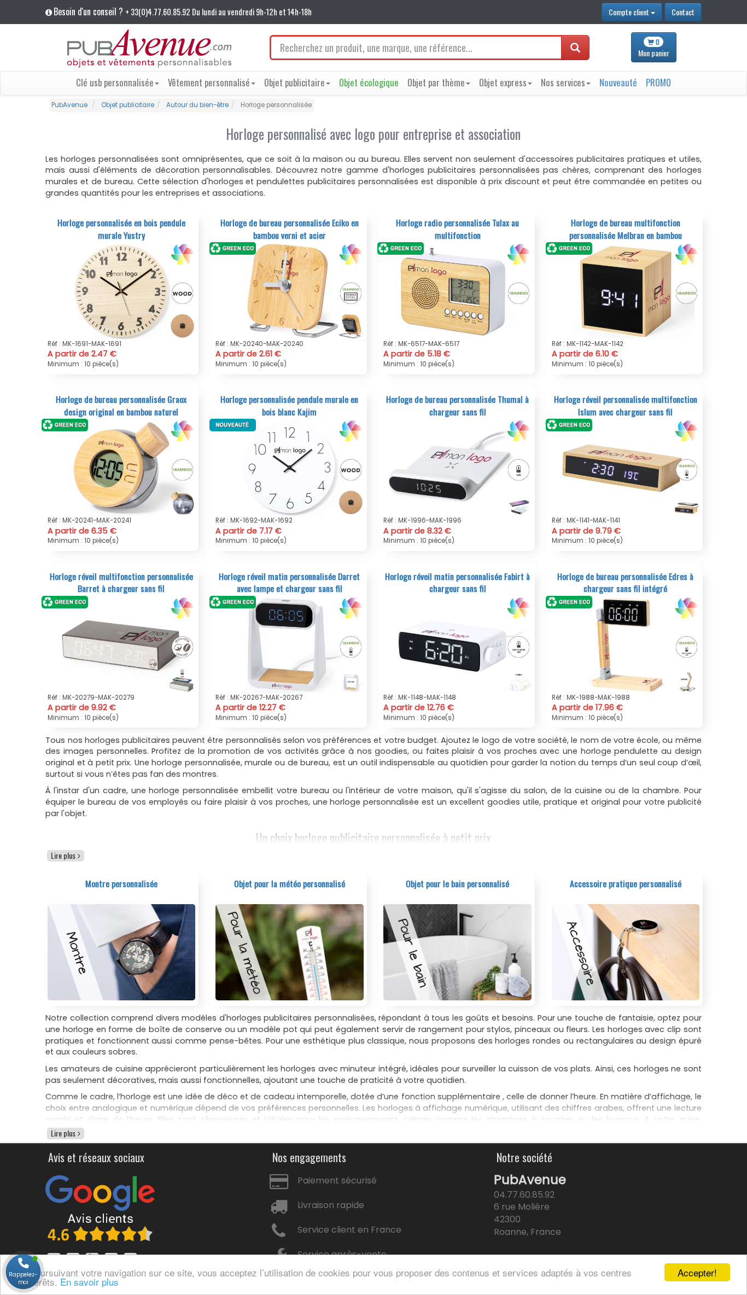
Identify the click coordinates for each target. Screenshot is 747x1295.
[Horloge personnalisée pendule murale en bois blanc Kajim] (289, 467)
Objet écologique (369, 82)
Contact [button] (683, 11)
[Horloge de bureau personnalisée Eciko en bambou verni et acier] (289, 290)
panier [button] (653, 47)
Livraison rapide (330, 1205)
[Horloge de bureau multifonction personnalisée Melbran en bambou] (626, 290)
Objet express (503, 82)
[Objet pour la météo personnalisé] (289, 951)
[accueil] (149, 49)
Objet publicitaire (294, 82)
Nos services (563, 82)
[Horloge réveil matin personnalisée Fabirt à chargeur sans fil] (457, 643)
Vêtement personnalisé (209, 82)
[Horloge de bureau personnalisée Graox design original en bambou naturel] (122, 467)
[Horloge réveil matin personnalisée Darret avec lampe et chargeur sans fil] (289, 643)
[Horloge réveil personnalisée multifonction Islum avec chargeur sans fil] (626, 467)
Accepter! (697, 1272)
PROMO (658, 82)
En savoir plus (89, 1281)
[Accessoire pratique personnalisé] (626, 951)
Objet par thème (436, 82)
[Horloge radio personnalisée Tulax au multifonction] (457, 290)
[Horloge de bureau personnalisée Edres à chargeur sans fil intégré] (626, 643)
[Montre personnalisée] (122, 951)
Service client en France (349, 1229)
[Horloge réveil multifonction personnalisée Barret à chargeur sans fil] (122, 643)
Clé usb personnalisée (115, 82)
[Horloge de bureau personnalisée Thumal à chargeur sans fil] (457, 467)
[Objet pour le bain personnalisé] (457, 951)
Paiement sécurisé (337, 1180)
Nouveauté (618, 82)
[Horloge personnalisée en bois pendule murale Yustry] (122, 290)
